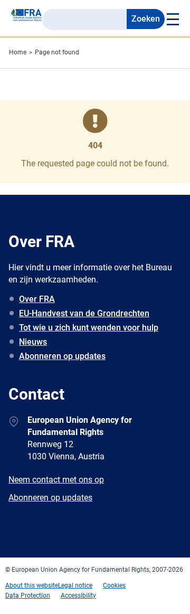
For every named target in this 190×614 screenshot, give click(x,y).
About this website (31, 585)
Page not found (57, 52)
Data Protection (27, 595)
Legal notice (75, 585)
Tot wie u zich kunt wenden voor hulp (88, 328)
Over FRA (37, 299)
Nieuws (33, 342)
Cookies (114, 585)
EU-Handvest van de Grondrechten (84, 313)
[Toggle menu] (172, 19)
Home (17, 52)
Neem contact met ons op (56, 480)
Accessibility (78, 595)
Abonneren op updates (62, 356)
